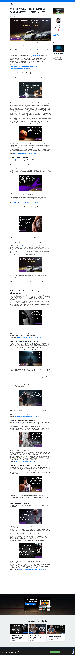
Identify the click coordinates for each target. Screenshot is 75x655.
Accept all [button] (55, 651)
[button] (21, 653)
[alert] (37, 652)
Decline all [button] (66, 651)
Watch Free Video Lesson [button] (37, 338)
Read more (40, 651)
